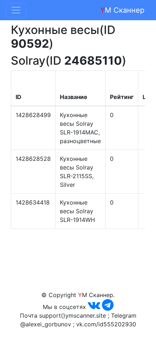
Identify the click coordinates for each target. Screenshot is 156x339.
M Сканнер (122, 10)
